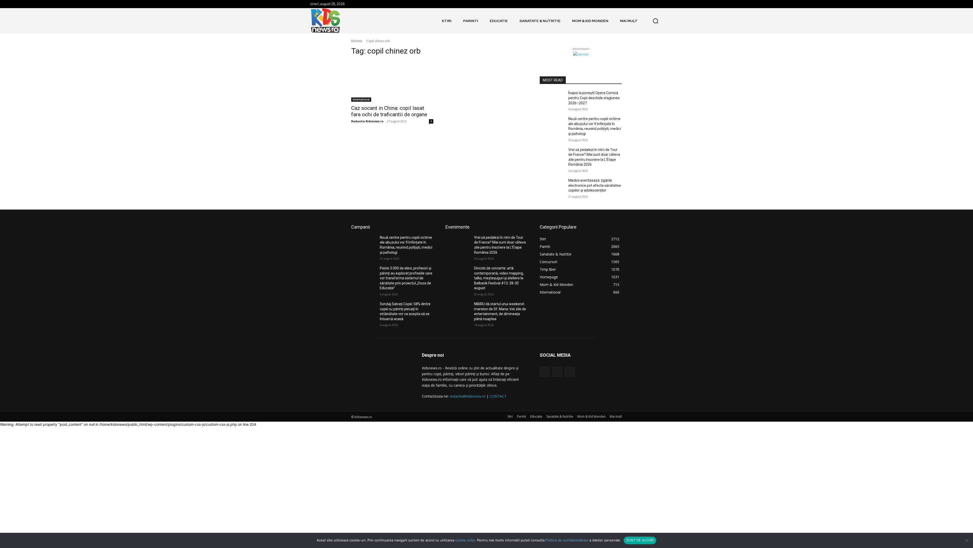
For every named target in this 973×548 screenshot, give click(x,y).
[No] (966, 540)
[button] (655, 20)
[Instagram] (557, 371)
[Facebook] (545, 371)
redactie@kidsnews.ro (467, 396)
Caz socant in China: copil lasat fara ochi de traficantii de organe (389, 111)
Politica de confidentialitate (567, 540)
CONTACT (498, 396)
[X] (569, 371)
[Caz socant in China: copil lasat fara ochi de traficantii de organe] (392, 81)
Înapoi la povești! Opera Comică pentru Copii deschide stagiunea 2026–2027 (594, 98)
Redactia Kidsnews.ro (367, 121)
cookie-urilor (465, 540)
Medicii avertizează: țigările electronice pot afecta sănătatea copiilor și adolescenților (594, 185)
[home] (433, 21)
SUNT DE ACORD (640, 540)
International (361, 99)
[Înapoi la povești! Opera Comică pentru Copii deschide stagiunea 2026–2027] (552, 99)
